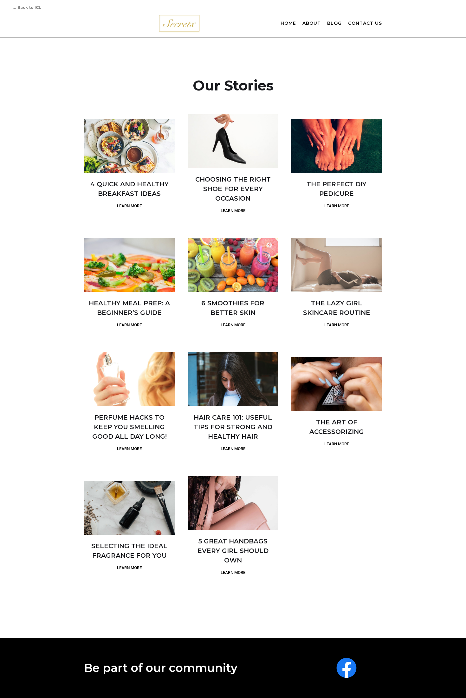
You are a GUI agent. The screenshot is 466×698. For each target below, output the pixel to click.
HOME (288, 23)
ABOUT (311, 23)
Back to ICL (27, 7)
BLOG (334, 23)
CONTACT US (365, 23)
